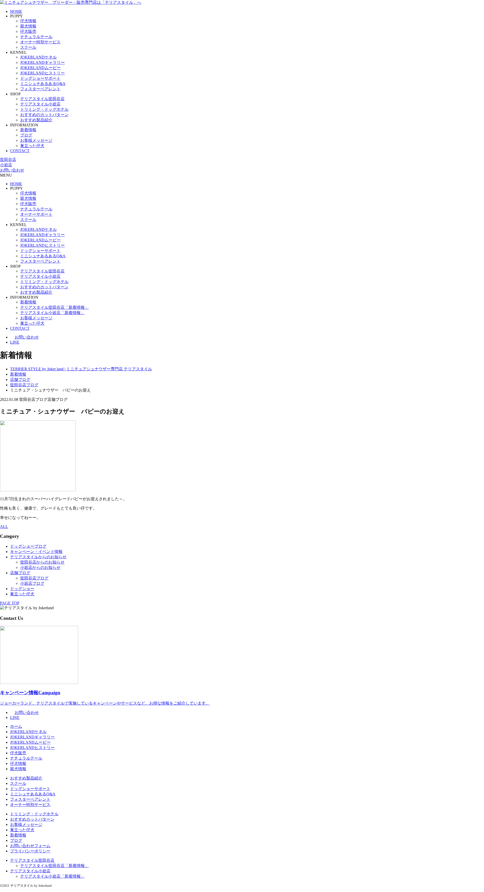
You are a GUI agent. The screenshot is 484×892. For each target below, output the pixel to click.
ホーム (16, 726)
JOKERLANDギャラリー (42, 62)
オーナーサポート (36, 214)
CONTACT (19, 151)
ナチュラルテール (36, 37)
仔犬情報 (28, 21)
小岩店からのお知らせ (40, 567)
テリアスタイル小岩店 (40, 104)
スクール (28, 47)
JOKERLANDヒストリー (42, 73)
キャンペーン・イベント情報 (36, 551)
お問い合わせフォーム (30, 846)
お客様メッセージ (36, 140)
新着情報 (28, 130)
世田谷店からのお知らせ (42, 562)
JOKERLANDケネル (38, 57)
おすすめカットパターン (32, 819)
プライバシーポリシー (30, 851)
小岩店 (6, 165)
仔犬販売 (28, 31)
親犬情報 (28, 26)
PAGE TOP (9, 603)
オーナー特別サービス (40, 42)
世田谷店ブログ (34, 578)
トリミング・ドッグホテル (44, 109)
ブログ (26, 135)
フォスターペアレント (40, 89)
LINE (14, 342)
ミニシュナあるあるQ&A (43, 83)
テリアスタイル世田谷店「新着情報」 (54, 307)
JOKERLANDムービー (40, 68)
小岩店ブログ (32, 583)
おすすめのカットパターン (44, 115)
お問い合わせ (12, 170)
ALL (4, 526)
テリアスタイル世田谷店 (42, 99)
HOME (16, 11)
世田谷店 (8, 159)
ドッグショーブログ (28, 546)
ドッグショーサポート (40, 78)
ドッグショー (22, 589)
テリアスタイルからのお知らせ (38, 557)
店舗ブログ (20, 573)
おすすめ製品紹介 (36, 120)
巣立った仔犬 (32, 146)
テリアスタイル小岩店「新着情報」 (52, 313)
